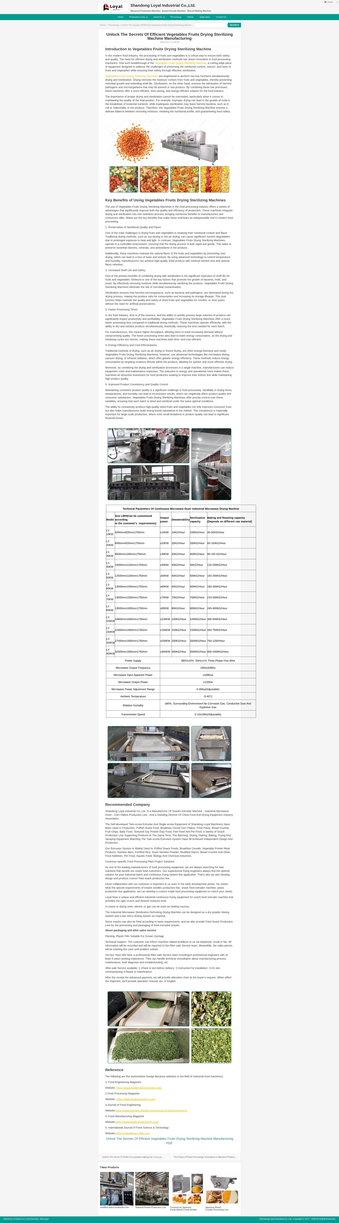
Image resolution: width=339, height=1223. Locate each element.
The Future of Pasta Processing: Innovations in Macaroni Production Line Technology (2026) (205, 1157)
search (234, 25)
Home (120, 17)
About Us (157, 17)
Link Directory (32, 1219)
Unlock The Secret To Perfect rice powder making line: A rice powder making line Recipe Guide (133, 1157)
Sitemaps (44, 1219)
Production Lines (137, 17)
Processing (176, 17)
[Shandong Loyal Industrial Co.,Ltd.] (113, 6)
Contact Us (221, 17)
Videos (190, 17)
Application (204, 17)
